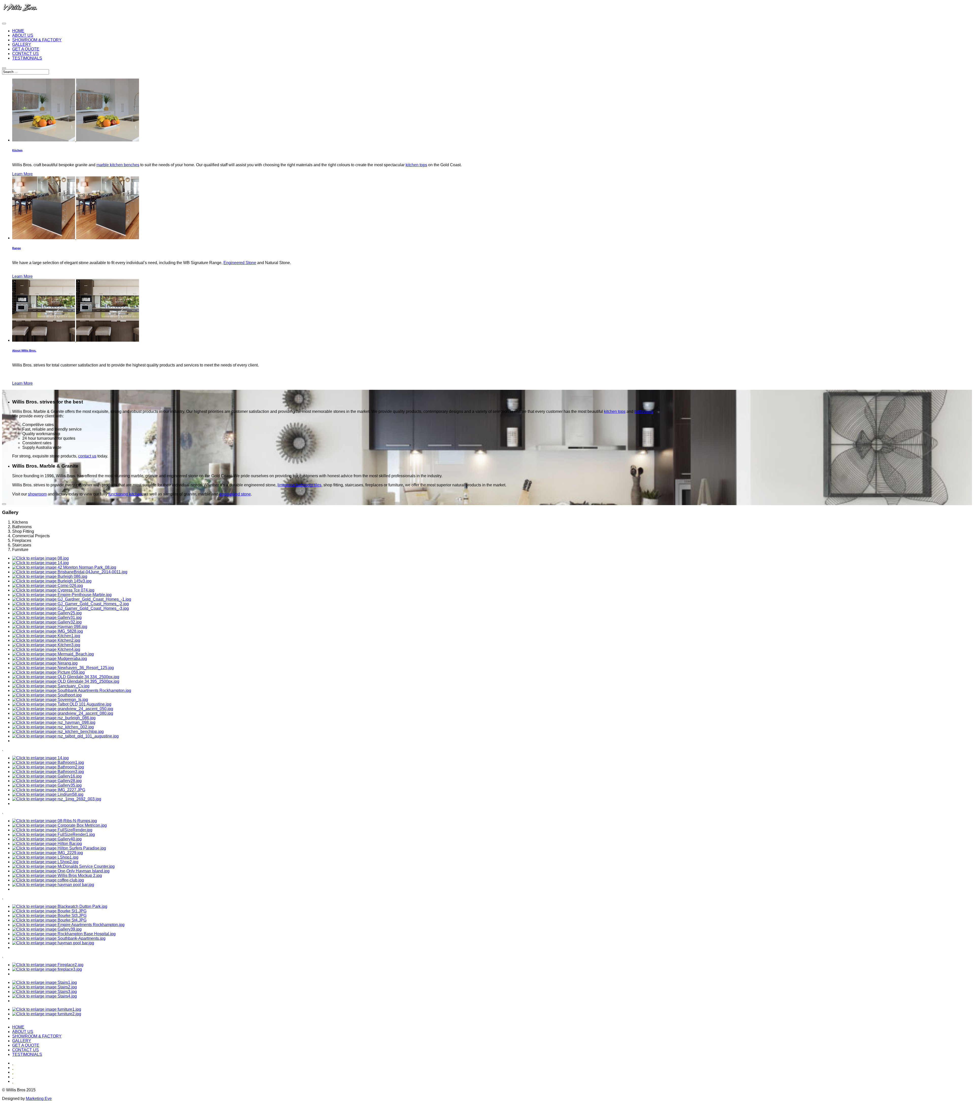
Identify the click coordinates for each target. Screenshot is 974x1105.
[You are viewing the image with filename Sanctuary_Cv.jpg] (51, 686)
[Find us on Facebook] (12, 1063)
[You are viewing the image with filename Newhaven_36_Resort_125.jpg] (63, 668)
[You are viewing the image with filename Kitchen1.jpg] (46, 636)
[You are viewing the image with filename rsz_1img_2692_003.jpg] (56, 799)
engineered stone (235, 494)
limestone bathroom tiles (299, 485)
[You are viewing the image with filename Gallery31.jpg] (47, 617)
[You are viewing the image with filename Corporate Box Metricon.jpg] (59, 825)
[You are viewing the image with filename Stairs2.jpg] (44, 987)
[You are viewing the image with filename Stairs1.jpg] (44, 982)
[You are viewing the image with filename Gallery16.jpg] (47, 776)
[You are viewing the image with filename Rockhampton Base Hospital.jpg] (64, 934)
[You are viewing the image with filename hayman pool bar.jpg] (53, 884)
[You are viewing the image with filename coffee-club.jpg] (48, 880)
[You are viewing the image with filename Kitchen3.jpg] (46, 645)
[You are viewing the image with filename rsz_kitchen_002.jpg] (53, 727)
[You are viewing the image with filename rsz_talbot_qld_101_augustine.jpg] (65, 736)
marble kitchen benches (117, 165)
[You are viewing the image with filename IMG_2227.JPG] (48, 790)
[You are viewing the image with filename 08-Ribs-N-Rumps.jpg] (54, 821)
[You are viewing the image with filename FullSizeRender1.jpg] (53, 834)
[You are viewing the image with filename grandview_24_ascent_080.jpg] (62, 713)
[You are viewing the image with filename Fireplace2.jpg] (47, 965)
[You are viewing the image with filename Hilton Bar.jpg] (47, 843)
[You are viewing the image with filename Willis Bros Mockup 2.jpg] (57, 875)
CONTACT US (25, 53)
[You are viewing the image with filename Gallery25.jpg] (47, 613)
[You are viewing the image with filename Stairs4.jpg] (44, 996)
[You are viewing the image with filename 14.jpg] (40, 563)
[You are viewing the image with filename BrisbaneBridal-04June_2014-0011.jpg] (69, 572)
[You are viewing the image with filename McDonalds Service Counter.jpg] (63, 866)
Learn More (22, 174)
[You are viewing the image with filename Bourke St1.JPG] (49, 911)
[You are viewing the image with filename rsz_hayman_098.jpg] (53, 722)
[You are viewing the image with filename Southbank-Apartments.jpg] (59, 938)
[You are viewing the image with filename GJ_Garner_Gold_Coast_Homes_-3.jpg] (70, 608)
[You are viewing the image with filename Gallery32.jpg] (47, 622)
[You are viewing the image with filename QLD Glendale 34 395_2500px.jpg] (65, 681)
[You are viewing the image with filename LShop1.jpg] (45, 857)
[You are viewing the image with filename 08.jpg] (40, 558)
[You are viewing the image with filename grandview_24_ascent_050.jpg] (62, 709)
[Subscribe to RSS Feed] (12, 1081)
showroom (37, 494)
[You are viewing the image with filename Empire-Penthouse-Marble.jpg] (62, 595)
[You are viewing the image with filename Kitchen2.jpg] (46, 640)
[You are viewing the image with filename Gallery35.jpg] (47, 785)
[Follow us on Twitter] (12, 1067)
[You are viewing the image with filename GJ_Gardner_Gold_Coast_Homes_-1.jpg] (71, 599)
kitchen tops (416, 165)
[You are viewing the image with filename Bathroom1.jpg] (48, 762)
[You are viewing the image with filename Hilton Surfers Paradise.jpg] (59, 848)
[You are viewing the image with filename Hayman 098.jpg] (49, 626)
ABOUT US (22, 35)
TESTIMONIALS (27, 58)
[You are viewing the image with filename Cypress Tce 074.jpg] (53, 590)
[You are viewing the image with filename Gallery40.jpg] (47, 839)
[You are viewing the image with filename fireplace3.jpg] (47, 969)
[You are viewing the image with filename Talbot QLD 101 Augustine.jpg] (61, 704)
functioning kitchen (125, 494)
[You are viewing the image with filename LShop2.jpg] (45, 862)
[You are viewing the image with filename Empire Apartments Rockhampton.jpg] (68, 925)
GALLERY (21, 44)
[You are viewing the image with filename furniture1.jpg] (46, 1009)
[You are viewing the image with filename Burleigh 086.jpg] (49, 576)
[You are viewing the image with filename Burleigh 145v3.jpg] (52, 581)
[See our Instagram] (12, 1077)
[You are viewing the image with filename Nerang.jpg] (45, 663)
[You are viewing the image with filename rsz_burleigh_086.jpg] (54, 718)
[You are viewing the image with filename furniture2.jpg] (46, 1014)
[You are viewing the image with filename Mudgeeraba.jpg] (49, 658)
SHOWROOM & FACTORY (37, 40)
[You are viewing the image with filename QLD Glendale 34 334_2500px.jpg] (65, 677)
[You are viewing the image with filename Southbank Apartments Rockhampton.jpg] (71, 690)
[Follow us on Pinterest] (12, 1072)
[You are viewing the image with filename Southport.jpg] (47, 695)
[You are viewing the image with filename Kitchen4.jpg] (46, 649)
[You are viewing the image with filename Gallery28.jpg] (47, 781)
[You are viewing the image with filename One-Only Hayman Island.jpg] (61, 871)
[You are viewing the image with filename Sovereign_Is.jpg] (50, 699)
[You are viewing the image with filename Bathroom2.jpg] (48, 767)
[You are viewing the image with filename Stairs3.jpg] (44, 991)
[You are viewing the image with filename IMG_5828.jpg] (47, 631)
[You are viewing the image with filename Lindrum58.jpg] (47, 794)
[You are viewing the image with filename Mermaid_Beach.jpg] (53, 654)
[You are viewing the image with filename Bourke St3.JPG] (49, 915)
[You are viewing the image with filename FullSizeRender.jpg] (52, 830)
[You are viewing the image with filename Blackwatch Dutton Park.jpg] (59, 906)
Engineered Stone (239, 263)
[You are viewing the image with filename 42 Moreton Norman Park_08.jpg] (64, 567)
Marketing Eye (39, 1098)
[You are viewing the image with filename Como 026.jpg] (47, 585)
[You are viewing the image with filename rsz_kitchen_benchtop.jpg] (58, 731)
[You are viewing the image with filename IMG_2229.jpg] (47, 853)
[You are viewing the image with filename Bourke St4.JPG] (49, 920)
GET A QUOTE (25, 49)
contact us (87, 456)
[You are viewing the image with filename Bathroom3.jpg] (48, 771)
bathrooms (643, 411)
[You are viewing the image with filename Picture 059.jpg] (48, 672)
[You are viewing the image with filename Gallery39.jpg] (47, 929)
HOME (18, 31)
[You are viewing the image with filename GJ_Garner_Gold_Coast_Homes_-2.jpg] (70, 604)
